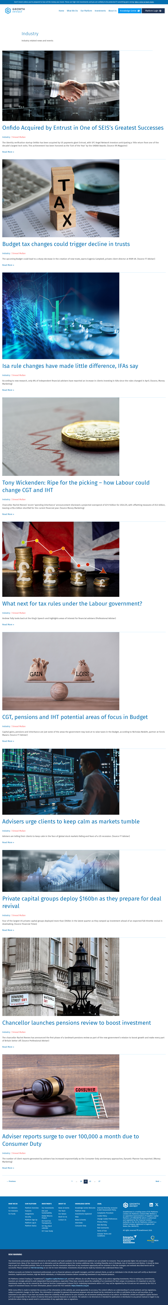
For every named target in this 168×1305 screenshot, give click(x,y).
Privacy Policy (102, 1222)
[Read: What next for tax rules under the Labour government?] (60, 559)
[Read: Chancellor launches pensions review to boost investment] (60, 976)
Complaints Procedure (105, 1213)
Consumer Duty (80, 1226)
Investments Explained (83, 1214)
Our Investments (48, 1208)
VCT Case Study (47, 1231)
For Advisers (12, 1208)
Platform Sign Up (31, 1220)
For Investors (13, 1211)
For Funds (11, 1214)
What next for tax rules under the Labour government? (72, 603)
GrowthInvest (128, 1212)
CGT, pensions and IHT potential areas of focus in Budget (75, 717)
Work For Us (62, 1217)
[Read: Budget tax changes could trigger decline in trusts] (60, 198)
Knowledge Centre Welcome (85, 1208)
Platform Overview (32, 1208)
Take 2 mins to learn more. (144, 2)
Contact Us (62, 1220)
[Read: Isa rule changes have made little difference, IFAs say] (60, 315)
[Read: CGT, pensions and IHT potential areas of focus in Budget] (60, 671)
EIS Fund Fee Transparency (47, 1222)
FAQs (77, 1217)
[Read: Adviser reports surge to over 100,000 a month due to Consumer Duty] (60, 1092)
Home (61, 11)
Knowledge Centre (128, 11)
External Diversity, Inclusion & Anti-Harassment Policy (107, 1209)
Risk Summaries (103, 1228)
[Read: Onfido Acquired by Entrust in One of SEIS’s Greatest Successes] (60, 85)
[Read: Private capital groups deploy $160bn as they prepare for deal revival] (60, 870)
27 (99, 1181)
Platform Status (30, 1226)
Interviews (79, 1223)
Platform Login (151, 11)
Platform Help (80, 1211)
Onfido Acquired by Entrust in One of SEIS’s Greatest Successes (83, 127)
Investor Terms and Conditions (104, 1235)
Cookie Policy (102, 1216)
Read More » (8, 151)
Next (158, 1181)
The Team (61, 1211)
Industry (6, 137)
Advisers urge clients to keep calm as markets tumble (71, 821)
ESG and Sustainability (47, 1212)
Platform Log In (30, 1223)
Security (28, 1217)
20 (81, 1181)
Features (28, 1211)
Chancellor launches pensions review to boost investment (76, 1022)
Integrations (29, 1214)
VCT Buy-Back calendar (47, 1227)
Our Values (62, 1214)
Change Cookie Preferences (107, 1219)
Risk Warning (102, 1225)
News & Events (63, 1208)
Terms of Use (102, 1231)
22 (90, 1181)
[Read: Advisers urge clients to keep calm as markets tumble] (60, 781)
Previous (11, 1181)
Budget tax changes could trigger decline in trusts (66, 244)
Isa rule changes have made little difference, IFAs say (70, 365)
